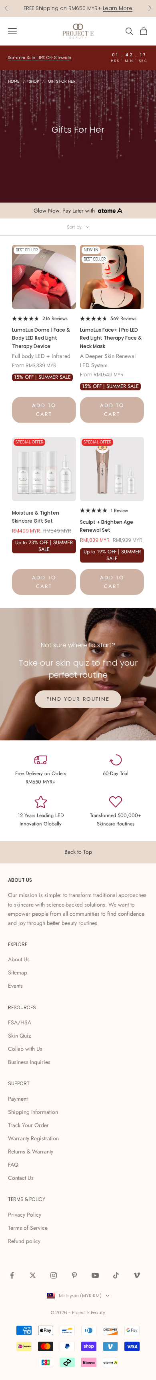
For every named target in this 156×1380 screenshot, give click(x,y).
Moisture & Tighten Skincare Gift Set (35, 516)
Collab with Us (25, 1049)
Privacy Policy (24, 1215)
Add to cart (44, 410)
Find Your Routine (78, 699)
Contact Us (21, 1178)
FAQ (13, 1165)
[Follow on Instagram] (54, 1275)
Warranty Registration (33, 1138)
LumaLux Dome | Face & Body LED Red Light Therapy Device (41, 338)
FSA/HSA (19, 1022)
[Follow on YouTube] (95, 1275)
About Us (19, 959)
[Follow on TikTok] (116, 1275)
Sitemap (17, 972)
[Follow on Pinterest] (74, 1275)
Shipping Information (33, 1112)
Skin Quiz (19, 1036)
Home (14, 81)
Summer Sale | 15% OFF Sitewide (39, 58)
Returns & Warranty (30, 1151)
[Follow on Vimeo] (137, 1275)
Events (15, 986)
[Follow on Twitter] (33, 1275)
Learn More (117, 8)
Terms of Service (28, 1228)
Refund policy (24, 1241)
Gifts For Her (62, 81)
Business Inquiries (29, 1062)
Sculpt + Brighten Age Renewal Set (106, 526)
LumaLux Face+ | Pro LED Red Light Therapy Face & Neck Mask (111, 338)
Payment (18, 1099)
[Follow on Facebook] (12, 1275)
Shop (34, 81)
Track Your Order (28, 1125)
